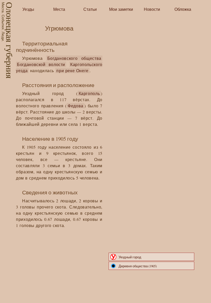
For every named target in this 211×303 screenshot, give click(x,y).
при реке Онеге (72, 70)
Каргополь (89, 93)
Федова (75, 105)
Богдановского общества (74, 58)
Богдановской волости (41, 64)
